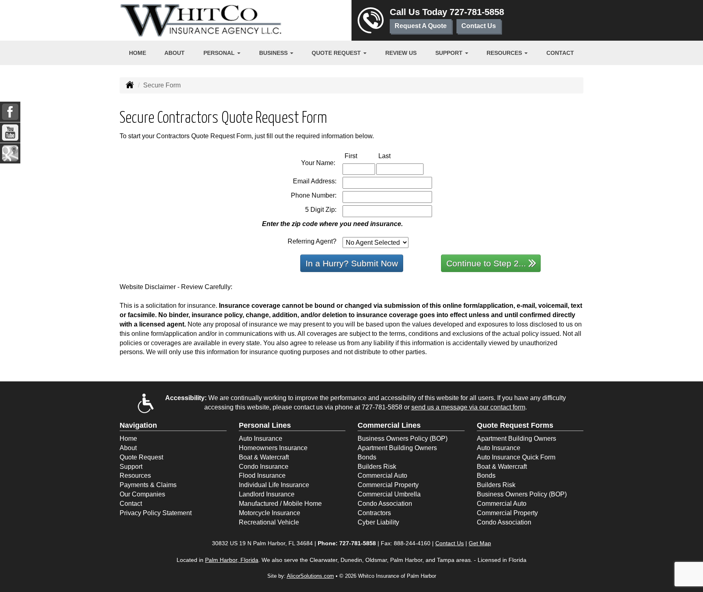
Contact (560, 53)
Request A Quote (421, 25)
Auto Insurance (260, 438)
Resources (135, 475)
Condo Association (385, 503)
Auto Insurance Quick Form (516, 457)
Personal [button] (219, 53)
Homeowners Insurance (273, 447)
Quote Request (141, 457)
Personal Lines (265, 425)
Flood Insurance (262, 475)
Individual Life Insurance (274, 484)
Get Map (480, 543)
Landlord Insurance (267, 494)
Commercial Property (388, 484)
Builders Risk (377, 466)
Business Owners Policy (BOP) (403, 438)
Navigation (138, 425)
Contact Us (478, 25)
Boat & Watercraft (264, 457)
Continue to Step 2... (486, 263)
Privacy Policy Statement (156, 512)
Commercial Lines (389, 425)
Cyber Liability (378, 522)
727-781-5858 (477, 12)
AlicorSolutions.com (310, 576)
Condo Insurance (263, 466)
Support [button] (449, 53)
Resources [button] (505, 53)
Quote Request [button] (337, 53)
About (174, 53)
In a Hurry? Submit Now (352, 263)
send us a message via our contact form (468, 407)
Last (393, 155)
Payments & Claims (148, 484)
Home (137, 53)
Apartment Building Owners (397, 447)
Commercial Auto (382, 475)
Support (131, 466)
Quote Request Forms (515, 425)
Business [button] (274, 53)
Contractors (374, 512)
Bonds (367, 457)
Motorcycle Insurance (269, 512)
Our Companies (142, 494)
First (359, 155)
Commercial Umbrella (389, 494)
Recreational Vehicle (269, 522)
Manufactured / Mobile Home (280, 503)
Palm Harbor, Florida (231, 560)
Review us (401, 53)
